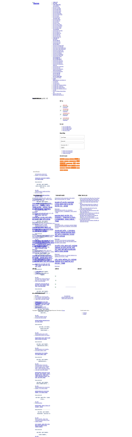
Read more (34, 212)
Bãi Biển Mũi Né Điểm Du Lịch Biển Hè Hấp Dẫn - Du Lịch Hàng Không (89, 216)
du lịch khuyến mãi (69, 163)
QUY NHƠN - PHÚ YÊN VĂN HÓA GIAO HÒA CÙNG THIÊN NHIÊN (42, 425)
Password (63, 141)
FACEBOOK (67, 296)
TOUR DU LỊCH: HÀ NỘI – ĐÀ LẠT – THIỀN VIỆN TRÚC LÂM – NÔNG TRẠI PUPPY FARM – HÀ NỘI (42, 206)
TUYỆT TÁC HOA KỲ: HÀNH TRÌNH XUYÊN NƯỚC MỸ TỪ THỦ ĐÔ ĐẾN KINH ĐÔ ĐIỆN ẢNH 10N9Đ (66, 248)
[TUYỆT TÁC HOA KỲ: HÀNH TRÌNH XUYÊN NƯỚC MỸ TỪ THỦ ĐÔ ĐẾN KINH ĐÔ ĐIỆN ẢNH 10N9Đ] (66, 242)
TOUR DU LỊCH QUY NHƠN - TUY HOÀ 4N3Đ (42, 179)
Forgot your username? (68, 152)
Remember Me (64, 145)
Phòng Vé (37, 272)
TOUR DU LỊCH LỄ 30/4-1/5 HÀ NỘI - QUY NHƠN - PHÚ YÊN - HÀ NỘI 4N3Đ (42, 285)
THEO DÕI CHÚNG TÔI (67, 298)
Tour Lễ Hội (73, 167)
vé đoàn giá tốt (66, 170)
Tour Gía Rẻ (77, 165)
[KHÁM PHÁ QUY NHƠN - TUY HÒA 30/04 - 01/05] (42, 350)
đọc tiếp (36, 190)
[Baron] (35, 3)
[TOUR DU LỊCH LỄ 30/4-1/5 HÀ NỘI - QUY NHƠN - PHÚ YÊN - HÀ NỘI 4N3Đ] (42, 281)
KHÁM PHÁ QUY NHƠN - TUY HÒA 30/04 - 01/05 (41, 354)
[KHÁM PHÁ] (38, 403)
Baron (63, 310)
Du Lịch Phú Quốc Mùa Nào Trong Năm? (89, 199)
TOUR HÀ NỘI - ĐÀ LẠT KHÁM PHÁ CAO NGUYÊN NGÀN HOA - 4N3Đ (42, 229)
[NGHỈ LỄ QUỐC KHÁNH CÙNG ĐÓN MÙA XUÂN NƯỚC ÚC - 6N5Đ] (66, 199)
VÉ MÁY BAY (38, 303)
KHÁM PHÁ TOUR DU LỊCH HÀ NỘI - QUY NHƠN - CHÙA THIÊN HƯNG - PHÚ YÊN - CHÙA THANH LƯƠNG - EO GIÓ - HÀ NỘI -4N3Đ (42, 375)
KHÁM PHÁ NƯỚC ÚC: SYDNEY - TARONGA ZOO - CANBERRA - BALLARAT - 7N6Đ (65, 218)
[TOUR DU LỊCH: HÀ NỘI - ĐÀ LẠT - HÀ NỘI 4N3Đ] (43, 214)
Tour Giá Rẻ (73, 165)
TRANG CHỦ (38, 302)
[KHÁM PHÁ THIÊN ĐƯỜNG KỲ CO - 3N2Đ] (42, 192)
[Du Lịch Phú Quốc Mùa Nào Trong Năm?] (90, 198)
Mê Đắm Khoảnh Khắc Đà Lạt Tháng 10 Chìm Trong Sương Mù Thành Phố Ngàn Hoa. (89, 205)
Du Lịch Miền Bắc (67, 126)
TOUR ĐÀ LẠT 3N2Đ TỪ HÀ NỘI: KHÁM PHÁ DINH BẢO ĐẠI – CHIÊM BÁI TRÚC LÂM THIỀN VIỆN (43, 243)
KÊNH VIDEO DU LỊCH (67, 297)
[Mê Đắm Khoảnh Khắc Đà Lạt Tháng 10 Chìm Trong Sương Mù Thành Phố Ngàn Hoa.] (90, 203)
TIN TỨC (37, 304)
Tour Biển (78, 163)
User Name (63, 137)
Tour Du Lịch (63, 165)
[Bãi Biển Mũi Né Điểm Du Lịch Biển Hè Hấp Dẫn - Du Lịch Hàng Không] (90, 214)
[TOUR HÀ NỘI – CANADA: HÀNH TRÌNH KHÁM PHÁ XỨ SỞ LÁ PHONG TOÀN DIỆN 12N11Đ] (66, 227)
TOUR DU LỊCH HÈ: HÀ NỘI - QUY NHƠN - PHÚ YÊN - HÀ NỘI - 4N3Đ (42, 265)
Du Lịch (76, 159)
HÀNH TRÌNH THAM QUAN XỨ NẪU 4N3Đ (42, 321)
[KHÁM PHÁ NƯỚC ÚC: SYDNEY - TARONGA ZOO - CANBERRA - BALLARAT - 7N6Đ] (66, 212)
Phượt (74, 163)
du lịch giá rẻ (66, 161)
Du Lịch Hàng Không (72, 161)
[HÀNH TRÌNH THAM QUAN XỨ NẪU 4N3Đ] (42, 317)
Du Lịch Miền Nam (67, 129)
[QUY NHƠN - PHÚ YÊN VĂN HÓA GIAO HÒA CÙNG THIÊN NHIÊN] (42, 421)
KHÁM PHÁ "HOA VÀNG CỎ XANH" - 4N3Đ (42, 406)
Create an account (66, 153)
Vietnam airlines (38, 271)
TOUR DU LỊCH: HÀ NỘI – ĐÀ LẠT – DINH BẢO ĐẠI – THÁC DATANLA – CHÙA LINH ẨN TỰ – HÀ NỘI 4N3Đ (43, 258)
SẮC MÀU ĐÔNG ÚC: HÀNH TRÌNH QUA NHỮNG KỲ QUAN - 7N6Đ (65, 261)
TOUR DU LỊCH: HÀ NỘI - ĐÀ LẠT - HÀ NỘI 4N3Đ (42, 218)
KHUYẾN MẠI (38, 305)
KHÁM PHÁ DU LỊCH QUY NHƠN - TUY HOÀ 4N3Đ (42, 392)
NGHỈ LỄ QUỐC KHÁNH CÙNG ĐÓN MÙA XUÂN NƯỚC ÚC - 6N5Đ (64, 204)
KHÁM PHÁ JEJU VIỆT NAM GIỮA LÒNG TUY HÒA (42, 338)
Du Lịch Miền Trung (67, 128)
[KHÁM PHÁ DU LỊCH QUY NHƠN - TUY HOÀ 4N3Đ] (42, 388)
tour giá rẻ (69, 165)
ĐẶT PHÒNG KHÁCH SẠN (41, 308)
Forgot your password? (68, 150)
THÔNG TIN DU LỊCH (40, 306)
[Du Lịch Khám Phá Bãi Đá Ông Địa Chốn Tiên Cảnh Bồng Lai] (90, 209)
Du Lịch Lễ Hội (66, 130)
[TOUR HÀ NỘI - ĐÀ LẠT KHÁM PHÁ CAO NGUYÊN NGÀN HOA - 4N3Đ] (43, 224)
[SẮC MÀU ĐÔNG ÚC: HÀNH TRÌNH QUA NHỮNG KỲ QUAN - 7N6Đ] (66, 256)
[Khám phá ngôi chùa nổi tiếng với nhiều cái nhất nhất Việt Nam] (90, 219)
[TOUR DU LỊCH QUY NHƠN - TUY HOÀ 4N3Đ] (42, 175)
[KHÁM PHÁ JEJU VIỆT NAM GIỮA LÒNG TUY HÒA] (42, 335)
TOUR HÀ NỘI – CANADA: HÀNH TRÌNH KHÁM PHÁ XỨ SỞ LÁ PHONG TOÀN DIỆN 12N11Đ (65, 233)
